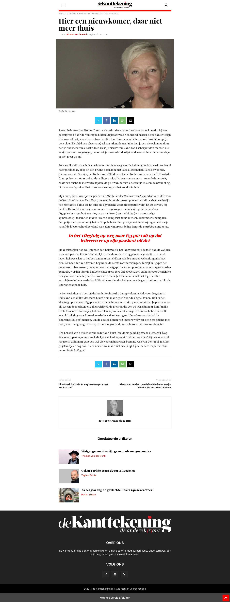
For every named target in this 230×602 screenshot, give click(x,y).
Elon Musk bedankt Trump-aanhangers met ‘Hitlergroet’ (83, 386)
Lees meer (132, 554)
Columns (72, 13)
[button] (64, 5)
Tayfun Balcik (88, 475)
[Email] (130, 120)
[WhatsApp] (122, 120)
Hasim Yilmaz (88, 494)
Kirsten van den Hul (77, 34)
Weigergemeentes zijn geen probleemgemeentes (116, 451)
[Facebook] (106, 120)
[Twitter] (98, 120)
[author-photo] (115, 416)
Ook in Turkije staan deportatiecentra (108, 471)
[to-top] (225, 596)
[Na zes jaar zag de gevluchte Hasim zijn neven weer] (69, 495)
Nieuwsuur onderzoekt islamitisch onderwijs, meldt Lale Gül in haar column (145, 386)
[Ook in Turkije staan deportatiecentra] (69, 476)
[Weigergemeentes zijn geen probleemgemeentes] (69, 457)
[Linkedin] (114, 120)
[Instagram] (115, 574)
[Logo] (115, 532)
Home (61, 13)
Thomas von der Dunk (93, 455)
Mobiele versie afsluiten (115, 597)
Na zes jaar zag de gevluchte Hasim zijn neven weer (117, 490)
